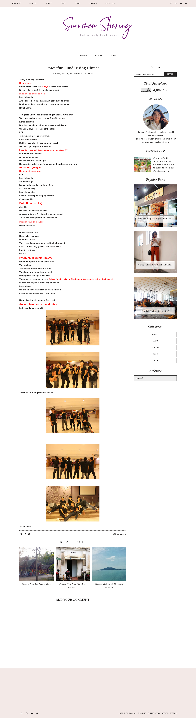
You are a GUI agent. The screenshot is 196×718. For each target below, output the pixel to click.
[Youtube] (181, 3)
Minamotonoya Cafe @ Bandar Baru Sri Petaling (155, 219)
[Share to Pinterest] (29, 534)
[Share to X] (21, 534)
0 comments (120, 534)
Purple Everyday (84, 74)
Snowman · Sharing (136, 713)
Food (77, 3)
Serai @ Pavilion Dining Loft (155, 311)
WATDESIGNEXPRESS (167, 713)
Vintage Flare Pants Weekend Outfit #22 (155, 265)
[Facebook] (171, 3)
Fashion (33, 3)
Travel (92, 3)
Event (64, 3)
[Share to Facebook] (25, 534)
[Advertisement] (64, 681)
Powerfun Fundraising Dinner (72, 68)
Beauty (49, 3)
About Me (16, 3)
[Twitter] (186, 3)
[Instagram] (176, 3)
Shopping (110, 3)
